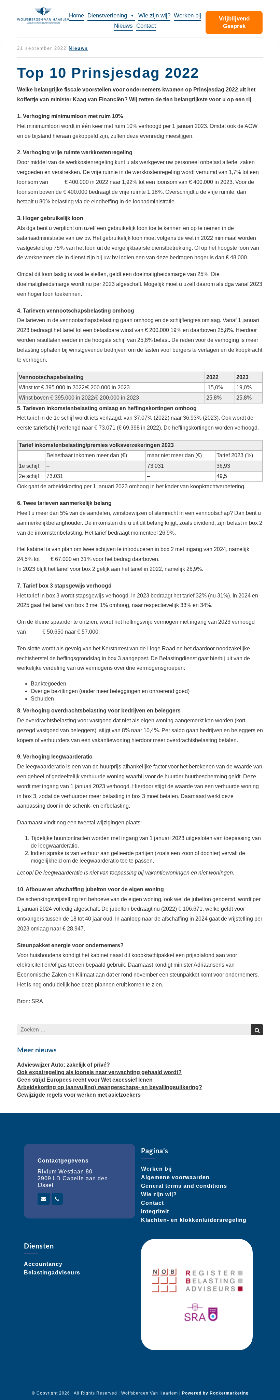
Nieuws (123, 26)
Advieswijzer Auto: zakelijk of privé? (63, 1065)
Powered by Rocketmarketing (215, 1393)
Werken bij (187, 15)
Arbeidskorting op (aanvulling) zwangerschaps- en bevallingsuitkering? (109, 1087)
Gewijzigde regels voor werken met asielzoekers (79, 1095)
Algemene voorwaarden (175, 1177)
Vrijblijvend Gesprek (234, 22)
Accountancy (43, 1264)
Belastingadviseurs (52, 1272)
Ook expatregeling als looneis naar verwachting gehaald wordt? (99, 1072)
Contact (146, 26)
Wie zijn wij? (154, 15)
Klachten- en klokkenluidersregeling (194, 1220)
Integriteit (155, 1211)
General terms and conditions (184, 1186)
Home (76, 15)
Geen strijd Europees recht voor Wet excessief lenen (85, 1080)
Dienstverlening (107, 15)
